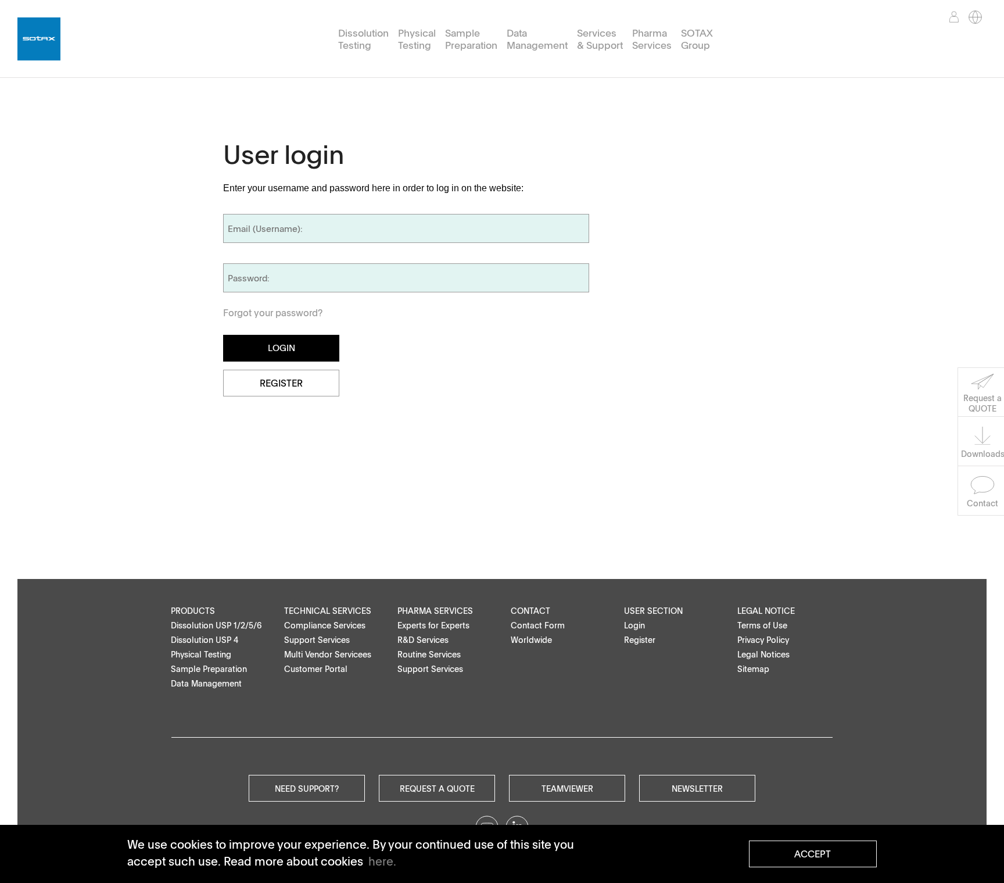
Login (634, 625)
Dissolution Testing (363, 39)
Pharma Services (652, 39)
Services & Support (600, 39)
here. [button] (382, 861)
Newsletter (697, 788)
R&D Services (423, 639)
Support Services (317, 639)
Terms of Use (762, 625)
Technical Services (327, 610)
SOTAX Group (697, 39)
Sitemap (753, 668)
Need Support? (307, 788)
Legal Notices (763, 654)
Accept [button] (812, 854)
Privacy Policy (763, 639)
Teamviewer (567, 788)
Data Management (537, 39)
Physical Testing (417, 39)
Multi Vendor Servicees (327, 654)
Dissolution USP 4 (204, 639)
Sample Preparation (471, 39)
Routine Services (429, 654)
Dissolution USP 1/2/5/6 (216, 625)
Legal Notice (766, 610)
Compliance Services (324, 625)
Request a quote (437, 788)
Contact (530, 610)
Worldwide (531, 639)
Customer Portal (315, 668)
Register (281, 383)
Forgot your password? (272, 312)
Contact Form (538, 625)
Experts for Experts (433, 625)
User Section (653, 610)
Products (193, 610)
